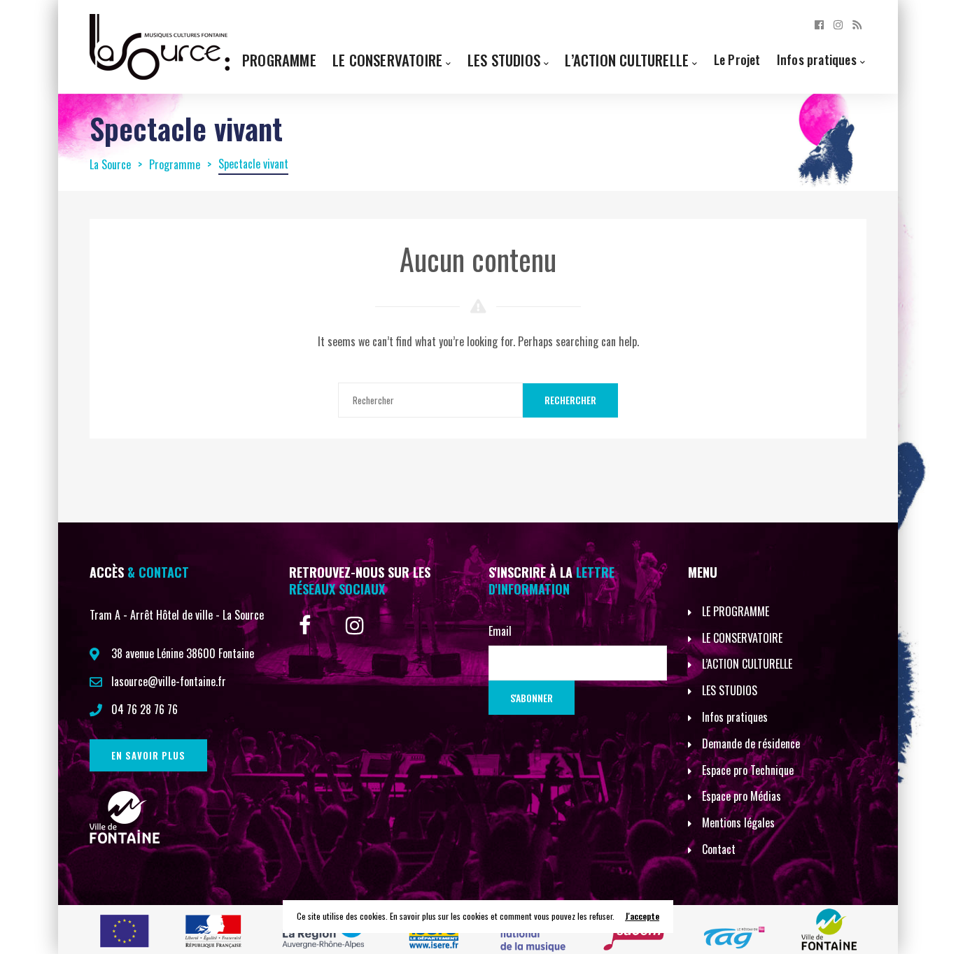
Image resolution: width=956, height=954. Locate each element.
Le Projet (737, 59)
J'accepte (642, 916)
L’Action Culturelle (627, 60)
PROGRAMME (279, 60)
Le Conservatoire (387, 60)
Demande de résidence (751, 743)
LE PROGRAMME (735, 611)
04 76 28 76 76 (144, 709)
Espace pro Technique (748, 770)
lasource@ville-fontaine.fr (168, 681)
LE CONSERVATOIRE (742, 637)
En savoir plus (148, 755)
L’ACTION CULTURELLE (747, 663)
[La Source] (160, 45)
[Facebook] (819, 23)
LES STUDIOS (729, 690)
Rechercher (570, 399)
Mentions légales (738, 822)
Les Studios (504, 60)
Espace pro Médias (741, 796)
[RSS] (857, 23)
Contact (719, 849)
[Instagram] (838, 23)
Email (500, 630)
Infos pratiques (817, 59)
